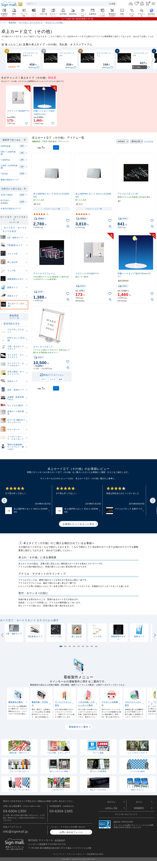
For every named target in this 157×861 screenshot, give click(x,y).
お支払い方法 (111, 808)
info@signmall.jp (15, 831)
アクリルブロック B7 (128, 193)
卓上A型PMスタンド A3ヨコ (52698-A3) (93, 195)
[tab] (60, 646)
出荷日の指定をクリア (11, 208)
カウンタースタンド (43, 346)
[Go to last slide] (4, 500)
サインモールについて (125, 814)
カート (139, 801)
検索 (113, 4)
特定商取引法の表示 (95, 854)
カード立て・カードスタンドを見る (14, 229)
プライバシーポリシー (76, 854)
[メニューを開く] (153, 3)
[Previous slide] (4, 60)
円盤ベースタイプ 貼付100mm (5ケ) (134, 275)
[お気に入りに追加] (38, 67)
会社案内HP (60, 840)
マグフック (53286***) (87, 273)
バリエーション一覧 (52, 209)
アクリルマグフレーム (44, 273)
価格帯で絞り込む (11, 139)
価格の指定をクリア (10, 179)
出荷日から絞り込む (11, 188)
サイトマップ (58, 854)
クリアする (148, 141)
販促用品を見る (12, 323)
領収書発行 (139, 808)
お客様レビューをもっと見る (78, 524)
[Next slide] (153, 60)
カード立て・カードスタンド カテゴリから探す (29, 620)
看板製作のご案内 (78, 726)
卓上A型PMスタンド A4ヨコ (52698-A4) (51, 195)
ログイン (111, 801)
